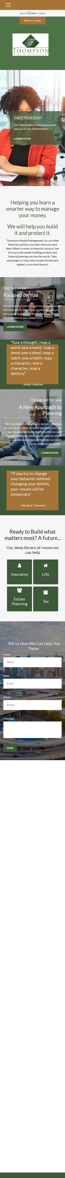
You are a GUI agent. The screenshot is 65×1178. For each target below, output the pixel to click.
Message (8, 718)
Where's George (32, 20)
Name (6, 654)
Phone (6, 697)
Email (6, 675)
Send (10, 747)
